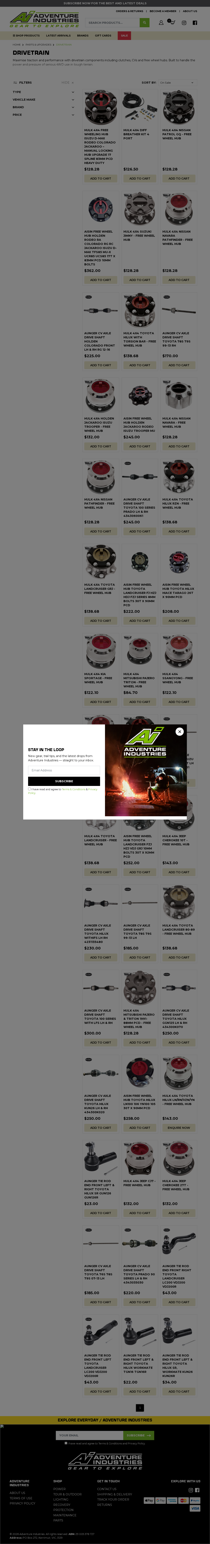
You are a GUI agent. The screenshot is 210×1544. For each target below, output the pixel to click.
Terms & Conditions (73, 789)
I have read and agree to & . (62, 791)
